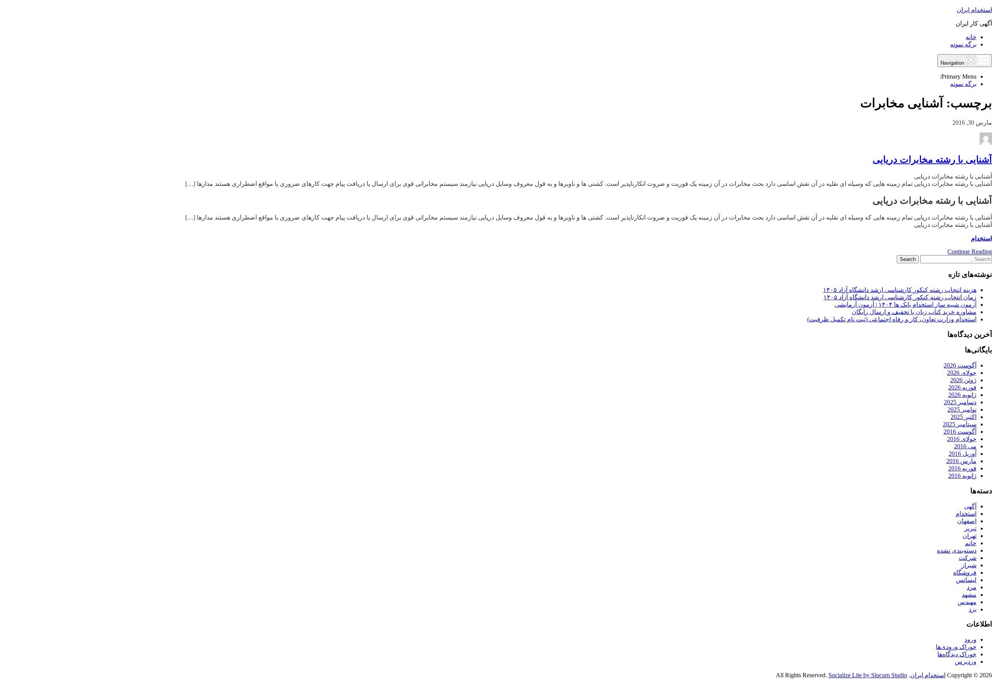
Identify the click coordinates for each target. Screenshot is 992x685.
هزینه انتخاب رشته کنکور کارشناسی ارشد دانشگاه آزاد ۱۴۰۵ (899, 290)
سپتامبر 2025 (959, 424)
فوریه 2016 (962, 468)
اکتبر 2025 (963, 417)
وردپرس (965, 661)
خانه (971, 37)
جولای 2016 (961, 439)
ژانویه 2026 (962, 394)
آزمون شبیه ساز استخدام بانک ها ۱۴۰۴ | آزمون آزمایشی (905, 304)
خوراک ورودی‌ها (956, 647)
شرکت (967, 558)
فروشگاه (964, 572)
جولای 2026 (961, 372)
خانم (970, 543)
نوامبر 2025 (961, 409)
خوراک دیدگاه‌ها (956, 654)
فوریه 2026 (962, 387)
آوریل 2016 (962, 453)
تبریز (970, 528)
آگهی (970, 506)
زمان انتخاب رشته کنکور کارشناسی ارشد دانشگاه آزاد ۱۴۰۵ (899, 297)
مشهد (969, 594)
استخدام (981, 238)
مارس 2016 (961, 461)
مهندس (967, 602)
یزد (972, 609)
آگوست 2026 (960, 365)
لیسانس (966, 580)
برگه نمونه (963, 44)
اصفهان (966, 521)
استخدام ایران (974, 10)
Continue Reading (969, 251)
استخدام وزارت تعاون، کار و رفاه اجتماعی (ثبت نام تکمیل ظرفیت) (891, 319)
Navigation (953, 63)
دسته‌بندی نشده (956, 550)
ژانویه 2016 (962, 475)
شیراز (968, 565)
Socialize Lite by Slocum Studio (867, 675)
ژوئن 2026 (963, 380)
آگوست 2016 (960, 431)
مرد (971, 587)
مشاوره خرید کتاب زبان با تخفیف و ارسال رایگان (914, 312)
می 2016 (965, 446)
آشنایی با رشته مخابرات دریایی (932, 160)
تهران (969, 535)
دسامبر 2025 (960, 402)
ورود (970, 639)
